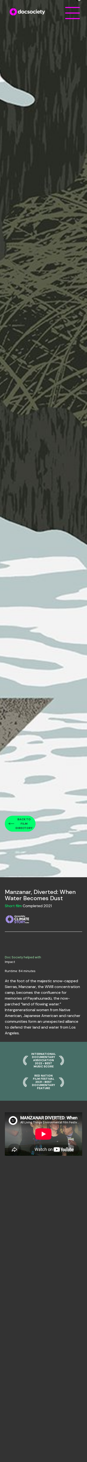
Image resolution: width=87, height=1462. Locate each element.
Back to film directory (24, 823)
